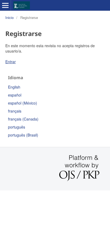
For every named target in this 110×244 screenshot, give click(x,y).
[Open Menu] (5, 5)
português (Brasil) (23, 135)
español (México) (22, 103)
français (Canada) (23, 119)
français (14, 111)
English (14, 87)
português (16, 127)
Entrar (10, 61)
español (14, 95)
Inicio (9, 17)
